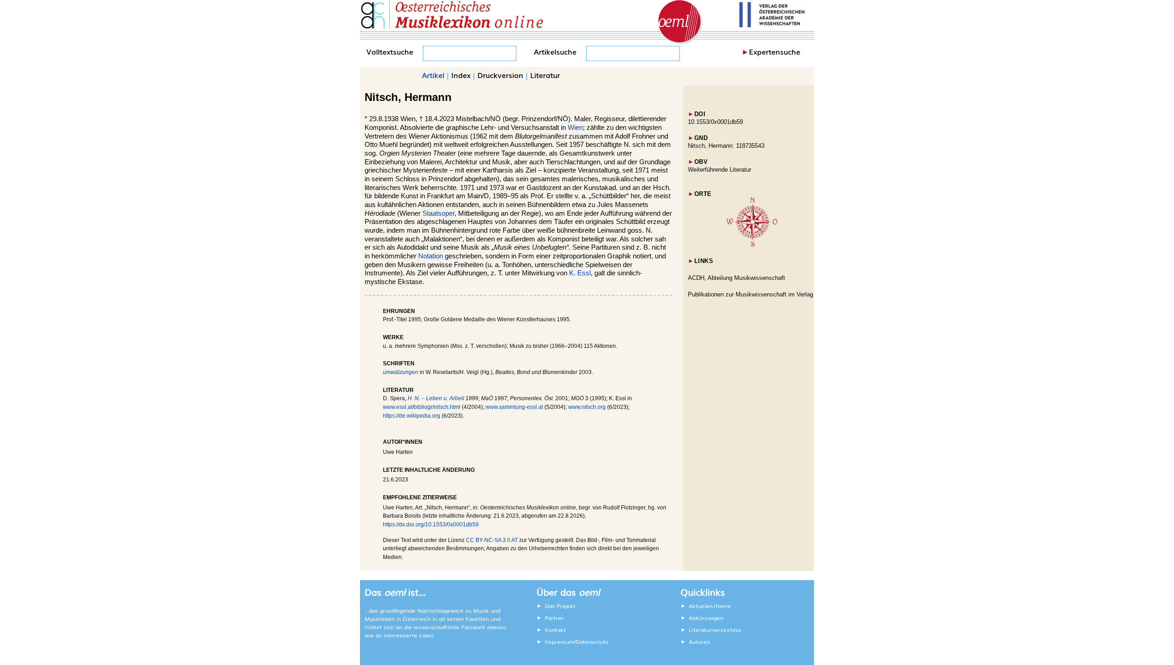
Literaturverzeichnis (715, 630)
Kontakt (555, 630)
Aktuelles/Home (710, 606)
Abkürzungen (706, 618)
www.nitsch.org (587, 407)
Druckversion (500, 74)
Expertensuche (774, 51)
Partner (555, 618)
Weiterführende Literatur (719, 169)
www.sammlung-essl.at (514, 407)
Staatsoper (438, 213)
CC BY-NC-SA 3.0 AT (492, 540)
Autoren (699, 641)
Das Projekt (560, 606)
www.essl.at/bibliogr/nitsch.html (421, 407)
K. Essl (580, 273)
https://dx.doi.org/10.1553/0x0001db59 (431, 524)
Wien (575, 127)
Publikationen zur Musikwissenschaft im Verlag (750, 294)
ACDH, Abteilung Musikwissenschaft (736, 277)
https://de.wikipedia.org (411, 416)
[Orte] (752, 244)
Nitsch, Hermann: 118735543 (726, 145)
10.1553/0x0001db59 (715, 121)
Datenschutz (592, 641)
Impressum (559, 641)
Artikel (433, 74)
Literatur (545, 74)
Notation (430, 256)
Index (461, 74)
